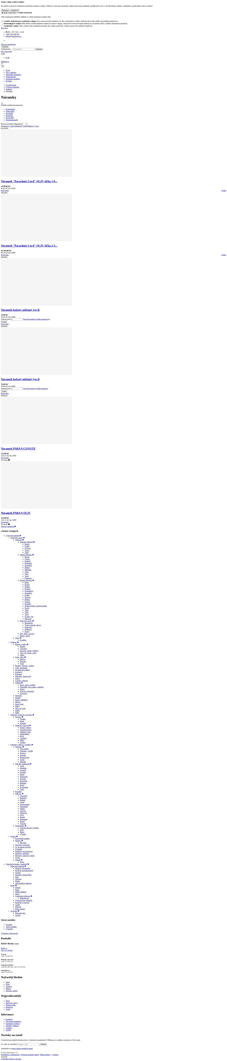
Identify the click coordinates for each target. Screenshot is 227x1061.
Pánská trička (11, 1005)
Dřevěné (23, 843)
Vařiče (17, 711)
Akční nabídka (11, 927)
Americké (23, 796)
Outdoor (9, 89)
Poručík (23, 779)
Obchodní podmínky (13, 75)
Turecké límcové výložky (29, 828)
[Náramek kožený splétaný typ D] (36, 374)
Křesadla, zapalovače (23, 676)
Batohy (22, 647)
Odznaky (18, 747)
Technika (14, 911)
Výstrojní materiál (12, 87)
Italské (22, 809)
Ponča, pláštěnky (21, 700)
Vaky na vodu (20, 708)
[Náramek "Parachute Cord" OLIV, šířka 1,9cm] (36, 176)
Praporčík (23, 781)
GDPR (8, 1030)
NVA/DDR (24, 749)
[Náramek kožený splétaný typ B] (36, 305)
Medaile (23, 762)
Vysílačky (18, 849)
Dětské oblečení (26, 555)
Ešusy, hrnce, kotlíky (27, 685)
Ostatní (27, 602)
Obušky (23, 719)
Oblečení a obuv (16, 538)
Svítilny (23, 743)
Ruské (22, 821)
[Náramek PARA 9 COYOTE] (36, 443)
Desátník (23, 768)
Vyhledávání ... (6, 49)
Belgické (23, 798)
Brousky (23, 661)
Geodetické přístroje (23, 896)
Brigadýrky (29, 623)
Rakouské (23, 819)
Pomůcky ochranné (22, 845)
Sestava (23, 753)
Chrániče (23, 738)
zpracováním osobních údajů (22, 1048)
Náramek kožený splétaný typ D (20, 379)
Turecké (23, 755)
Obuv (17, 638)
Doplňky (23, 640)
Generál (23, 770)
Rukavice (28, 619)
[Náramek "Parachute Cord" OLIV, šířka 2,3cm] (36, 241)
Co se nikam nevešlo (23, 847)
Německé (23, 813)
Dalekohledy (24, 734)
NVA (22, 815)
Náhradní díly (20, 913)
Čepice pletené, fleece (33, 625)
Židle (17, 713)
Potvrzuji (4, 28)
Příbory (18, 702)
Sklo (17, 877)
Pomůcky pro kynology (24, 851)
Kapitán (23, 772)
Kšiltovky (28, 578)
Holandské (24, 807)
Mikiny (27, 568)
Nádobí (18, 683)
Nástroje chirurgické (22, 868)
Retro (17, 890)
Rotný (22, 785)
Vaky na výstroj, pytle (28, 653)
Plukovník (24, 777)
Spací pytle (19, 704)
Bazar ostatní (20, 909)
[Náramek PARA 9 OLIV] (36, 508)
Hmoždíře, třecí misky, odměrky (32, 687)
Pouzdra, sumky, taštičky (29, 651)
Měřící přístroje (20, 892)
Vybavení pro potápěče (23, 900)
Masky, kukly (25, 636)
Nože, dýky (19, 657)
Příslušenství (24, 898)
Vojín (22, 789)
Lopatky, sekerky (21, 681)
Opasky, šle (29, 617)
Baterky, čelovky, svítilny (24, 666)
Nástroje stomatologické (24, 871)
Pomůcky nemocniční (23, 875)
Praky (22, 862)
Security (18, 717)
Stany (17, 894)
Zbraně (18, 860)
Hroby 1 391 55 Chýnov (7, 949)
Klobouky (28, 563)
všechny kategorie (7, 526)
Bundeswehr (24, 757)
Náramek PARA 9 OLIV (16, 512)
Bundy (27, 544)
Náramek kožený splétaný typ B (20, 309)
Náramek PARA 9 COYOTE (18, 448)
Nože (22, 664)
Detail (224, 191)
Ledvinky (23, 649)
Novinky (9, 925)
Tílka (26, 572)
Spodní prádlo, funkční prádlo (36, 606)
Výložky (23, 834)
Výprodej (9, 929)
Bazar (12, 886)
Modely (18, 841)
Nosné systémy (25, 728)
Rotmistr (23, 783)
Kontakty (9, 1019)
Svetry (27, 551)
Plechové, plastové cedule (24, 856)
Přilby (22, 740)
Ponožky (28, 604)
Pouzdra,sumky (25, 730)
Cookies (9, 1028)
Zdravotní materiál (17, 866)
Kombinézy (29, 591)
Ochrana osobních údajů (30, 1055)
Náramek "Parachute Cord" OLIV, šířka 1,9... (29, 181)
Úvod (8, 70)
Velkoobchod (11, 77)
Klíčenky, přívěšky (22, 853)
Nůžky (17, 881)
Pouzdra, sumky (12, 991)
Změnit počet (6, 319)
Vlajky (17, 858)
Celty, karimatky (21, 668)
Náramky (18, 696)
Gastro (17, 905)
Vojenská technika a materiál (16, 864)
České (22, 760)
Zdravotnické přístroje (23, 883)
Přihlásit (43, 1044)
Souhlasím (15, 10)
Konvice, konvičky (27, 691)
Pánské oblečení (26, 580)
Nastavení (5, 10)
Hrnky (22, 689)
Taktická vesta (25, 732)
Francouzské (24, 804)
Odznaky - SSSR (26, 751)
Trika (26, 553)
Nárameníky (20, 826)
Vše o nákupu (11, 72)
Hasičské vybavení (22, 903)
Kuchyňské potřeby (22, 839)
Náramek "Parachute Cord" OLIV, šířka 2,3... (29, 245)
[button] (3, 54)
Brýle (22, 736)
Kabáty (27, 587)
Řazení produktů (7, 124)
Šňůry (17, 706)
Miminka (28, 570)
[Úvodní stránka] (8, 44)
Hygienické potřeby (22, 670)
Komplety (28, 565)
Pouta (22, 721)
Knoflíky (18, 792)
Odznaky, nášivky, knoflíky (20, 745)
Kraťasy (28, 548)
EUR (8, 58)
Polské (22, 817)
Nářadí (17, 888)
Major (22, 775)
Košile (27, 546)
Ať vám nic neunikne (9, 1044)
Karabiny (18, 672)
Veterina (18, 879)
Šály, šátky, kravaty (27, 634)
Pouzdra (23, 723)
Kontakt (9, 81)
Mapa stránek (45, 1055)
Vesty (27, 576)
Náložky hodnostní (22, 764)
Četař (22, 766)
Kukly (27, 632)
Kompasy (18, 674)
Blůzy (27, 583)
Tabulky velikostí (12, 1026)
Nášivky (18, 794)
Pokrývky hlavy (26, 621)
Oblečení (18, 540)
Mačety (22, 659)
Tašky (22, 655)
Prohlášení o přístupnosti (10, 1055)
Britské (22, 800)
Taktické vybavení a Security (21, 715)
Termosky (23, 693)
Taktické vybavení (22, 725)
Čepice (27, 559)
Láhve (17, 679)
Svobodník (24, 787)
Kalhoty (28, 561)
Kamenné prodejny (13, 79)
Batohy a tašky (21, 644)
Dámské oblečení (26, 542)
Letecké (23, 811)
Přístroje (18, 907)
